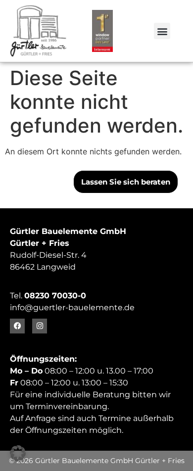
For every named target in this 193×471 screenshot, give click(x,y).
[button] (162, 31)
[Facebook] (17, 326)
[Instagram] (39, 326)
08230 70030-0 (55, 295)
